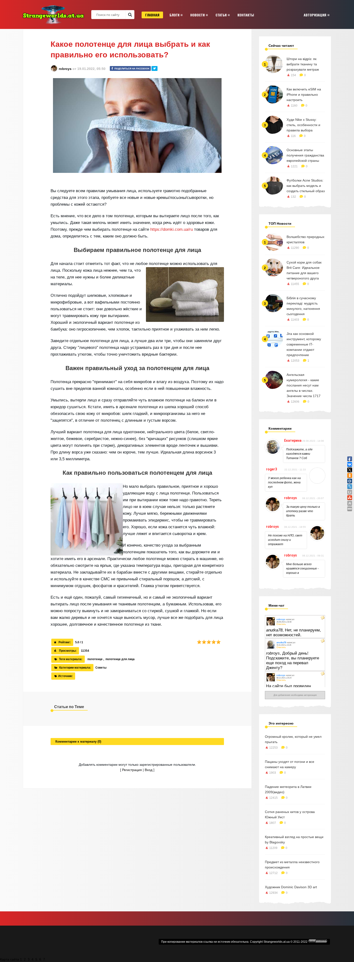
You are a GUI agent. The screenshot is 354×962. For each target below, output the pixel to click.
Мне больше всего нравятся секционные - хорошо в (302, 568)
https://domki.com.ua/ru (171, 229)
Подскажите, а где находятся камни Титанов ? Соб (299, 454)
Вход (148, 770)
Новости (197, 14)
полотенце (95, 659)
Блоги (174, 14)
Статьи (221, 14)
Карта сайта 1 (11, 959)
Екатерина (293, 440)
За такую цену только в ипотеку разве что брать (303, 511)
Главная (152, 14)
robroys (65, 69)
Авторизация (315, 14)
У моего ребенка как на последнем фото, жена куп (284, 482)
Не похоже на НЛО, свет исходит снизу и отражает (285, 540)
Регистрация (132, 770)
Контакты (245, 14)
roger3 (271, 469)
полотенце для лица (120, 659)
